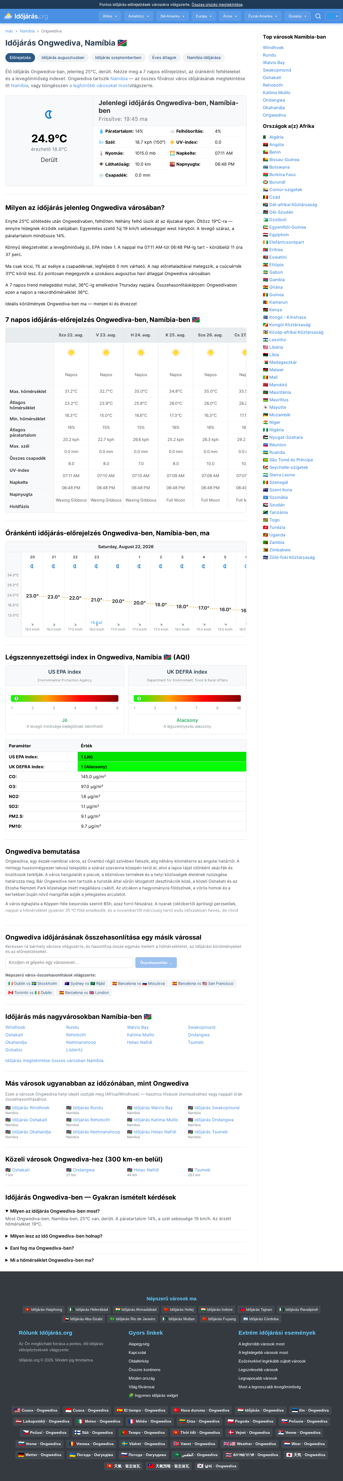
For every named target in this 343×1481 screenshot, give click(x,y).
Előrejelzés (20, 57)
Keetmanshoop (81, 1042)
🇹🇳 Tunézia (274, 527)
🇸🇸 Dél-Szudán (278, 212)
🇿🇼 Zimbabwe (276, 549)
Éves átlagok (164, 57)
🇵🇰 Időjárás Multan (179, 1319)
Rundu (72, 1027)
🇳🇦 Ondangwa (80, 1172)
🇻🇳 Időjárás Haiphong (43, 1309)
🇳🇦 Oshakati (17, 1172)
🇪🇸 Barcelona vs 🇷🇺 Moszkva (138, 983)
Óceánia (298, 16)
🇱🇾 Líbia (271, 354)
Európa (204, 16)
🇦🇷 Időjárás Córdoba (261, 1319)
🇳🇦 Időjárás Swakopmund (214, 1110)
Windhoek (15, 1027)
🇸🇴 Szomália (275, 497)
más (9, 31)
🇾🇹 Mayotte (274, 407)
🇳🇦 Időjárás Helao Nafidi (151, 1134)
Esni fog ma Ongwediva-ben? (42, 1248)
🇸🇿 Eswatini (275, 257)
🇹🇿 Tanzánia (275, 512)
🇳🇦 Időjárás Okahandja (28, 1134)
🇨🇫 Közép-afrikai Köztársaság (293, 332)
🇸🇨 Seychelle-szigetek (285, 467)
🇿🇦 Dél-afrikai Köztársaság (290, 204)
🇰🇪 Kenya (272, 309)
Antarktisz (138, 16)
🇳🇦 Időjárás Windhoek (27, 1110)
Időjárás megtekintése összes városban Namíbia (54, 1060)
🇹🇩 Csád (271, 197)
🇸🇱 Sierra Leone (279, 474)
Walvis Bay (138, 1027)
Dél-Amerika (173, 16)
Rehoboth (76, 1034)
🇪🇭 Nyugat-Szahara (283, 437)
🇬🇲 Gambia (274, 279)
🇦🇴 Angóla (273, 144)
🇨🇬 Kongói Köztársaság (287, 324)
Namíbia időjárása (204, 57)
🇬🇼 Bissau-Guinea (281, 159)
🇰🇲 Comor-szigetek (282, 189)
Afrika (110, 16)
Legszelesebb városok (258, 1369)
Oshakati (14, 1034)
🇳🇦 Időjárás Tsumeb (208, 1134)
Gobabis (13, 1049)
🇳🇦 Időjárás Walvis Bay (150, 1110)
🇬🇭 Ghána (273, 287)
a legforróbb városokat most (99, 85)
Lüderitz (74, 1049)
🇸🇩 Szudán (274, 504)
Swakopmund (201, 1027)
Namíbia (27, 31)
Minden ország (142, 1378)
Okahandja (16, 1042)
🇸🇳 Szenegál (275, 482)
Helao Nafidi (139, 1042)
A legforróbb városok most (261, 1344)
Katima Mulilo (140, 1034)
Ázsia (230, 16)
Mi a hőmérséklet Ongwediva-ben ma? (52, 1260)
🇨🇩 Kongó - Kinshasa (284, 317)
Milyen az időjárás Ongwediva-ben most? (55, 1211)
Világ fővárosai (141, 1387)
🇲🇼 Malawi (273, 369)
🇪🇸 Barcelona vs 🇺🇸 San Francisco (202, 983)
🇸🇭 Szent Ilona (277, 489)
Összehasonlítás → (156, 963)
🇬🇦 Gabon (273, 272)
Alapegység (139, 1344)
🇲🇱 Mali (270, 377)
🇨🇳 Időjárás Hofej (178, 1309)
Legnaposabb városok (257, 1378)
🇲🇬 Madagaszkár (280, 362)
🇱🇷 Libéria (273, 347)
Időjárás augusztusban (63, 57)
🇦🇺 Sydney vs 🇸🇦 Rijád (85, 983)
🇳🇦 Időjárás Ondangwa (211, 1122)
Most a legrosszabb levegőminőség (269, 1387)
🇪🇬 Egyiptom (276, 234)
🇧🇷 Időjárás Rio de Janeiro (132, 1319)
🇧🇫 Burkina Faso (279, 174)
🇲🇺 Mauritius (276, 399)
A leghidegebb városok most (263, 1352)
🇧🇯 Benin (272, 152)
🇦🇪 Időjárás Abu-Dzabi (83, 1319)
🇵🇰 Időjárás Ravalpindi (298, 1309)
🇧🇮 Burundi (274, 182)
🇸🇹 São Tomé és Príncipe (288, 459)
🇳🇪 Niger (271, 422)
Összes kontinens (145, 1369)
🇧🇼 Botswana (276, 167)
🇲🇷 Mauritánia (277, 392)
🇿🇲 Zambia (273, 542)
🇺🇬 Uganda (274, 534)
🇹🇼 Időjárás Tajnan (256, 1309)
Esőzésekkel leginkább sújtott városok (272, 1361)
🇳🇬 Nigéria (273, 429)
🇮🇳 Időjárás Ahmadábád (135, 1309)
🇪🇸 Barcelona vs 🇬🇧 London (84, 992)
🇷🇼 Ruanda (274, 452)
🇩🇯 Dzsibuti (274, 219)
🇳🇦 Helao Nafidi (143, 1172)
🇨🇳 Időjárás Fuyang (219, 1319)
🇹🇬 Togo (271, 519)
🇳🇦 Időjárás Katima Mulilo (152, 1122)
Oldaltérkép (139, 1361)
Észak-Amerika (262, 16)
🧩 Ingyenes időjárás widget (153, 1395)
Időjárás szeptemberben (118, 57)
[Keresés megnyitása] (318, 16)
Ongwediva (274, 115)
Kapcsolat (137, 1352)
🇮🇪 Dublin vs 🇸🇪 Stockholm (32, 983)
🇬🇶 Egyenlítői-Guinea (284, 227)
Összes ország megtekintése (217, 4)
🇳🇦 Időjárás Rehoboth (88, 1122)
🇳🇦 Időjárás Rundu (84, 1110)
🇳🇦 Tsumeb (199, 1172)
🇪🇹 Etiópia (273, 264)
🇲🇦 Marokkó (275, 384)
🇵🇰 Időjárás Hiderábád (89, 1309)
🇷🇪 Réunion (274, 444)
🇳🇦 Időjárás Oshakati (26, 1122)
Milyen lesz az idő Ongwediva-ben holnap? (56, 1236)
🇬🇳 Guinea (273, 294)
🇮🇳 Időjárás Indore (217, 1309)
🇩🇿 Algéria (273, 137)
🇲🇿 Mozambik (276, 414)
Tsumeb (196, 1042)
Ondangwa (199, 1034)
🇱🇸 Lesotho (274, 339)
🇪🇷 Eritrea (273, 249)
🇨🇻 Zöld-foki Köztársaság (289, 557)
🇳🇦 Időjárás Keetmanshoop (93, 1134)
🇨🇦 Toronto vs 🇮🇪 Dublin (30, 992)
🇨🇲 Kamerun (275, 302)
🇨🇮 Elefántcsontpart (283, 242)
